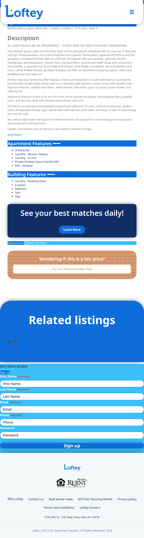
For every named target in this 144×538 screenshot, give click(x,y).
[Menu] (132, 12)
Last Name (14, 389)
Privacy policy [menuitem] (127, 499)
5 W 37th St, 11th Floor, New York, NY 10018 (72, 517)
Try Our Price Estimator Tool (72, 269)
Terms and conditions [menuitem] (59, 507)
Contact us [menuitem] (36, 499)
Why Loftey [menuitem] (15, 499)
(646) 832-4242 (37, 243)
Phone (11, 415)
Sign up (5, 372)
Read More (14, 134)
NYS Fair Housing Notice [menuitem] (95, 499)
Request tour (16, 243)
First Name (14, 376)
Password (7, 428)
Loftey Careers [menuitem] (90, 507)
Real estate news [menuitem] (61, 499)
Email (10, 402)
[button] (72, 230)
